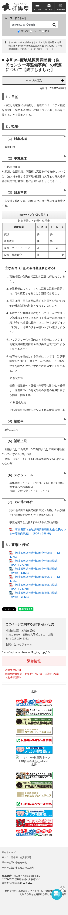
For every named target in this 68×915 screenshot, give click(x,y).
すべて (25, 31)
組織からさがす (32, 42)
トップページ (15, 42)
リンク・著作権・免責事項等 (16, 857)
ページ (37, 31)
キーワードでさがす (16, 18)
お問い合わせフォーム (19, 644)
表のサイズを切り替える (34, 214)
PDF (47, 31)
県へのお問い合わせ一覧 (14, 862)
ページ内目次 (34, 80)
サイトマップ (8, 852)
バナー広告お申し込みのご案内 (18, 867)
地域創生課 (12, 630)
